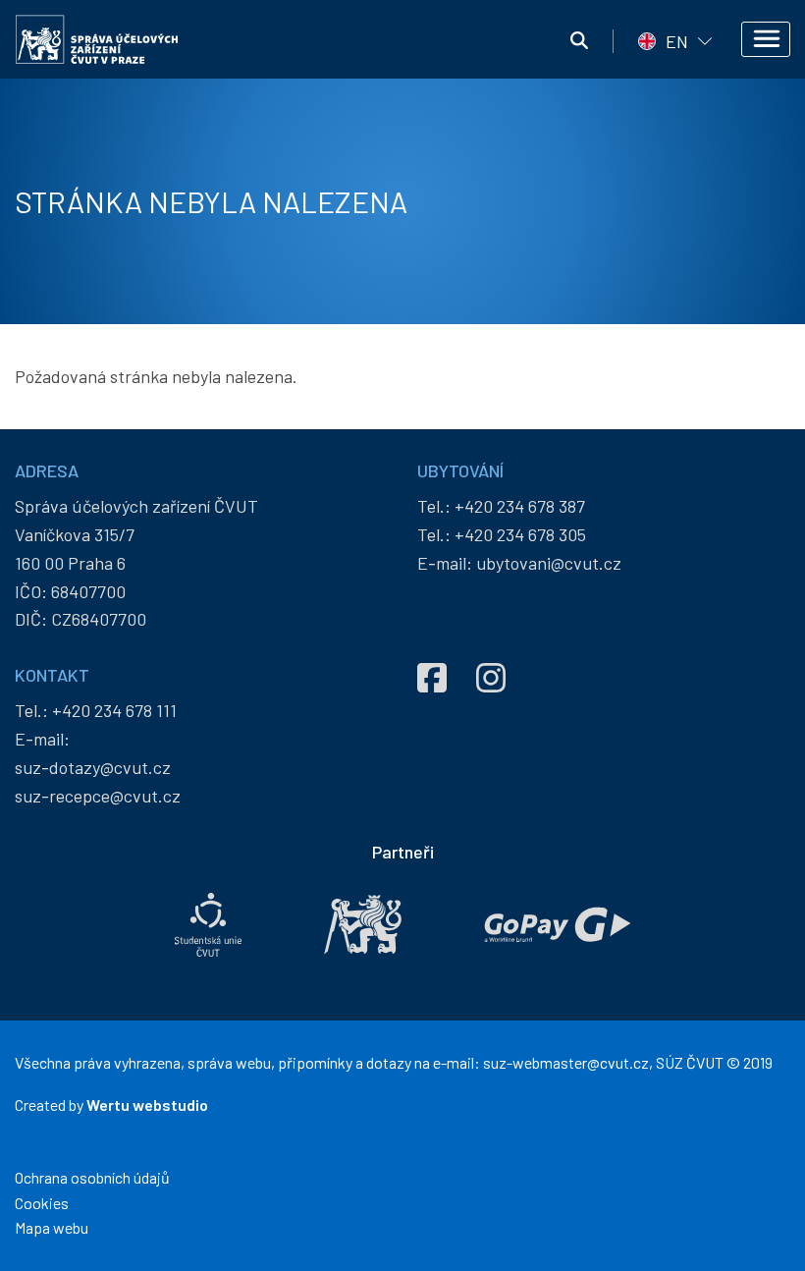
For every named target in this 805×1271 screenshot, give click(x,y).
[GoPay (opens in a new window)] (557, 924)
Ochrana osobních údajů (92, 1177)
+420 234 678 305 (520, 534)
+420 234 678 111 (114, 710)
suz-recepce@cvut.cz (98, 795)
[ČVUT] (363, 924)
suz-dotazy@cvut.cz (93, 767)
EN (677, 41)
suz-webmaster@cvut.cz (566, 1062)
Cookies (42, 1202)
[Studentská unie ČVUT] (208, 924)
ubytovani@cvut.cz (548, 563)
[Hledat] (579, 41)
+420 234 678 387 (520, 506)
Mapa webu (51, 1227)
